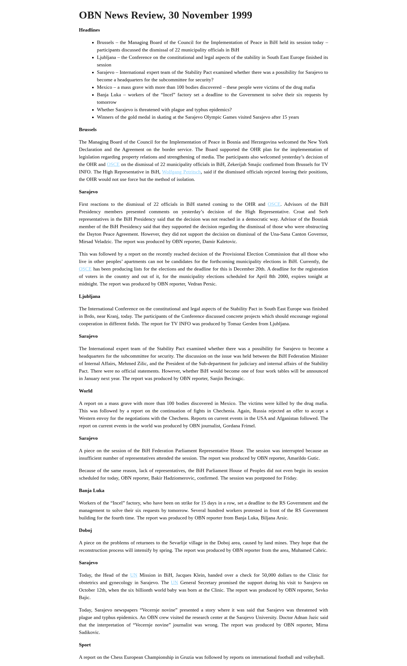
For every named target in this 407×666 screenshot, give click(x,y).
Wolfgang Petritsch (181, 172)
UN (133, 575)
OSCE (113, 164)
